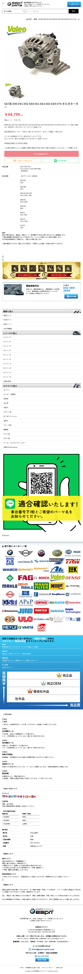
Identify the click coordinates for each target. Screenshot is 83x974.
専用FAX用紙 (71, 296)
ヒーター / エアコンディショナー (15, 443)
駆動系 (6, 429)
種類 (35, 19)
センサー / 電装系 (10, 394)
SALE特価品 (8, 328)
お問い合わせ (75, 4)
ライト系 (7, 434)
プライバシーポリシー (48, 967)
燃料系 (6, 399)
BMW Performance (10, 447)
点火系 (6, 403)
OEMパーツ (8, 320)
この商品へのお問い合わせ (22, 160)
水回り (6, 407)
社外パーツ (7, 324)
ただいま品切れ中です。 (41, 154)
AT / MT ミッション (10, 416)
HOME (30, 19)
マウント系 (7, 412)
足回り (6, 421)
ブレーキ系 (7, 425)
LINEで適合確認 (61, 160)
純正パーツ (7, 315)
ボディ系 (7, 438)
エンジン (7, 390)
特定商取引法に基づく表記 (33, 967)
